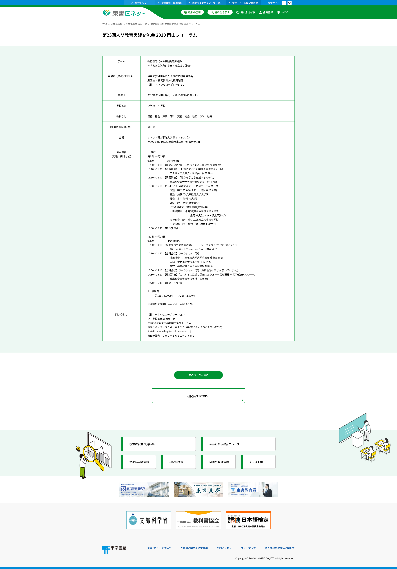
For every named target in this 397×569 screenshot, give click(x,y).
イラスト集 (256, 462)
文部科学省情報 (139, 462)
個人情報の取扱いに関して (280, 548)
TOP (104, 24)
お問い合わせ (224, 548)
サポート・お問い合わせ (245, 2)
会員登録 (268, 12)
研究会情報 (116, 24)
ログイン (286, 12)
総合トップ (141, 2)
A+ (289, 2)
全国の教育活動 (219, 462)
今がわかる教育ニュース (224, 444)
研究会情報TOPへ (198, 396)
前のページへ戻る (198, 375)
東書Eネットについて (159, 548)
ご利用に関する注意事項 (194, 548)
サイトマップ (248, 548)
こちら (191, 304)
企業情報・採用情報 (171, 2)
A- (284, 2)
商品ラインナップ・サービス (207, 2)
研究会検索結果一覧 (136, 24)
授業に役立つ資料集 (142, 444)
